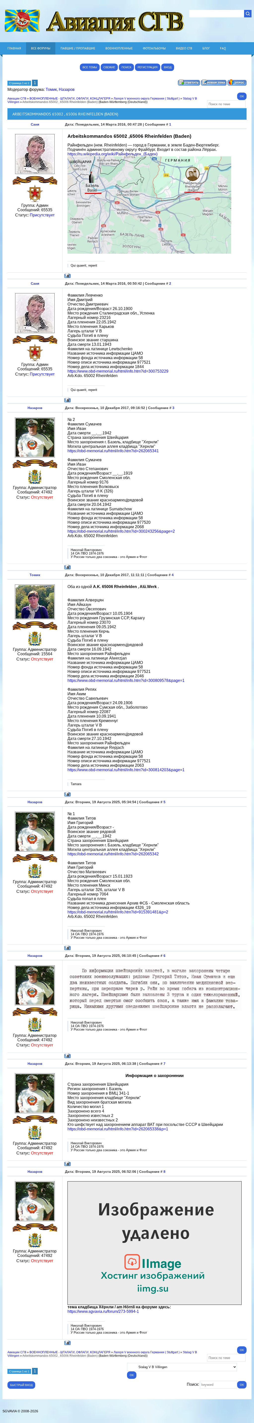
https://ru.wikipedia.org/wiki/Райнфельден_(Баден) (112, 154)
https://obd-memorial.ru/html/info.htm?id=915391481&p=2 (117, 912)
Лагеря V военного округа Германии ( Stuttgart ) (147, 98)
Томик (51, 89)
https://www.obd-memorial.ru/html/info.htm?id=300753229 (117, 371)
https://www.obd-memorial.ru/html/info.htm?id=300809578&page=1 (126, 680)
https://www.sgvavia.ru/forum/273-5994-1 (103, 1311)
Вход (167, 67)
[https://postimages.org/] (149, 252)
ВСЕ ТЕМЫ (90, 67)
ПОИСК (126, 67)
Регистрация (148, 67)
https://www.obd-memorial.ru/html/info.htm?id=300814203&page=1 (126, 770)
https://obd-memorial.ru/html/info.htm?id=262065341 (113, 451)
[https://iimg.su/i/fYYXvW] (154, 1303)
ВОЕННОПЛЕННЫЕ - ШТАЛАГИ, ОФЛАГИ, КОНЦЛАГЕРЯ (70, 98)
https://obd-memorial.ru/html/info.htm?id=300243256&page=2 (121, 531)
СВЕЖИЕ (109, 67)
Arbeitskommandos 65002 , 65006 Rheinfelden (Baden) (60, 102)
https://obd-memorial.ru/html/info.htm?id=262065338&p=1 (117, 1129)
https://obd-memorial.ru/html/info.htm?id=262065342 (113, 854)
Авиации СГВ (16, 98)
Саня (35, 124)
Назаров (67, 89)
